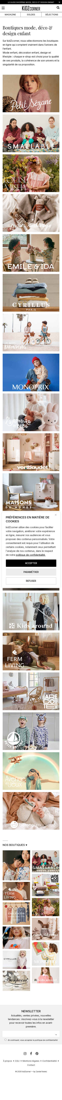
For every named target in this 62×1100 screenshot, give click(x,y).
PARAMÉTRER (31, 572)
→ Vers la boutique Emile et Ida (31, 257)
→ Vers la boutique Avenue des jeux (31, 775)
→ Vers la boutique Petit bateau (31, 735)
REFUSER (31, 580)
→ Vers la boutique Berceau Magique (31, 815)
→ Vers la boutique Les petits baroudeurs (31, 337)
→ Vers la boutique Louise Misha (31, 178)
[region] (31, 550)
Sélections (51, 14)
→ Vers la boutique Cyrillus (31, 297)
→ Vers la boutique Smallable (31, 138)
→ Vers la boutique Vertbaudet (31, 457)
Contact (31, 1065)
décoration (25, 52)
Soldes (31, 14)
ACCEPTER (31, 563)
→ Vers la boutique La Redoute (31, 696)
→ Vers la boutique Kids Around (31, 616)
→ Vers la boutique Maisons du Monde (31, 496)
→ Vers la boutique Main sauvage (31, 217)
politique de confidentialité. (30, 554)
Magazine (10, 14)
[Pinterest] (37, 1054)
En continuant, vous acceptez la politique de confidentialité (32, 1040)
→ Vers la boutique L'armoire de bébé (31, 417)
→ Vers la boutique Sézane (31, 98)
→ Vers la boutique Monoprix (31, 377)
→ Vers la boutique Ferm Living (31, 656)
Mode (6, 52)
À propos (7, 1061)
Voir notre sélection (31, 89)
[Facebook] (31, 1054)
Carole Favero (41, 1072)
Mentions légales (30, 1061)
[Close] (57, 515)
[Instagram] (25, 1054)
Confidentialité (49, 1061)
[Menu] (3, 8)
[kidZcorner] (31, 8)
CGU (17, 1061)
